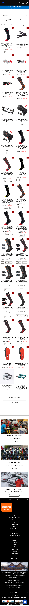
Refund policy (14, 526)
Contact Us (14, 542)
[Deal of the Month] (14, 479)
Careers (14, 544)
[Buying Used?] (14, 452)
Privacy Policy (15, 522)
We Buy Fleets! (14, 556)
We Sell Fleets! (14, 558)
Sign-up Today (15, 441)
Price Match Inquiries (14, 529)
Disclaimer (14, 592)
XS (18, 180)
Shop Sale (14, 495)
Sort (20, 20)
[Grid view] (23, 25)
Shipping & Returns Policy (14, 517)
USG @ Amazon (14, 553)
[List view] (27, 25)
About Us (14, 540)
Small (21, 154)
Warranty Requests (14, 531)
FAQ (14, 515)
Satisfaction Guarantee (15, 535)
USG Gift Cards (14, 547)
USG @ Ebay (14, 551)
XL (8, 52)
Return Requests (14, 533)
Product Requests (14, 549)
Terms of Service (14, 524)
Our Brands (14, 520)
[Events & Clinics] (14, 426)
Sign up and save (14, 499)
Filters (9, 20)
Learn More (15, 468)
